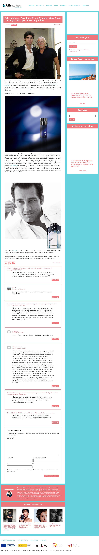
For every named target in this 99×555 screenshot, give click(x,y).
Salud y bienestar (74, 5)
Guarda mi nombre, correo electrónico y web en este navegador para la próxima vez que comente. (32, 471)
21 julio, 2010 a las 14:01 (17, 394)
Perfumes (49, 5)
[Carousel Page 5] (84, 170)
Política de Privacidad (8, 540)
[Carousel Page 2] (81, 103)
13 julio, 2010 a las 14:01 (17, 412)
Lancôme (18, 89)
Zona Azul (86, 5)
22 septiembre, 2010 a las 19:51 (19, 348)
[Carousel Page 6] (85, 170)
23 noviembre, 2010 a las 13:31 (18, 289)
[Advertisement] (82, 23)
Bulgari (30, 89)
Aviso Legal (34, 540)
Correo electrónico (39, 458)
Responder (55, 280)
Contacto (43, 540)
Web (8, 464)
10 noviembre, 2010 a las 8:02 (18, 305)
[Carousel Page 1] (80, 103)
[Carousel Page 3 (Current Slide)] (83, 103)
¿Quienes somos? (23, 540)
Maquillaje (40, 5)
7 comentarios (57, 263)
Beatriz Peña (57, 25)
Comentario (11, 438)
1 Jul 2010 (7, 25)
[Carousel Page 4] (84, 103)
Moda (56, 5)
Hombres (63, 5)
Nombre (10, 458)
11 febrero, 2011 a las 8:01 (17, 269)
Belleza (31, 5)
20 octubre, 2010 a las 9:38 (18, 332)
